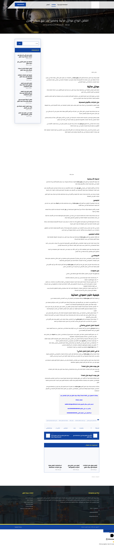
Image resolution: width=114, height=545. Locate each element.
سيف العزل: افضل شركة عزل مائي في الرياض (24, 107)
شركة (57, 203)
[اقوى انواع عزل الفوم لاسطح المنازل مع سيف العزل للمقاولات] (36, 93)
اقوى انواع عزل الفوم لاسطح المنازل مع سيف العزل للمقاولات (25, 93)
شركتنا (77, 400)
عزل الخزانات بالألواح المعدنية (80, 420)
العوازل (83, 295)
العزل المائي (79, 319)
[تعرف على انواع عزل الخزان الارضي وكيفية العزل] (36, 114)
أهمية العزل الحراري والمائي (91, 420)
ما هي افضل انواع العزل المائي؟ (52, 420)
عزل (65, 209)
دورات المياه (91, 347)
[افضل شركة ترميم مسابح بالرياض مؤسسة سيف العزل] (36, 101)
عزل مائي (93, 328)
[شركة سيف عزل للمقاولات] (95, 5)
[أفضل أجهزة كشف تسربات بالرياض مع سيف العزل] (36, 70)
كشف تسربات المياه (28, 502)
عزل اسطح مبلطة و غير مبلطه (26, 508)
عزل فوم (82, 124)
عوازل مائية (71, 420)
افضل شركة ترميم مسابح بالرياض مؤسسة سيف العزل (24, 100)
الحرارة (53, 334)
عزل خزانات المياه (94, 469)
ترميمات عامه (30, 500)
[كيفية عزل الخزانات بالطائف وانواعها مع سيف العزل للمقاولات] (36, 77)
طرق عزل (79, 188)
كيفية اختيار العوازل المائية (63, 420)
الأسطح (84, 341)
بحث (19, 43)
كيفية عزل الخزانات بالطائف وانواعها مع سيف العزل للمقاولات (25, 76)
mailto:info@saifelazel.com (72, 404)
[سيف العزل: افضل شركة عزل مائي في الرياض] (36, 108)
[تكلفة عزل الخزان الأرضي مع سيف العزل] (36, 63)
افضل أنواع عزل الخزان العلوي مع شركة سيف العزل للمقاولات (26, 85)
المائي (81, 325)
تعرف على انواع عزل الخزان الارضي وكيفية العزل (25, 114)
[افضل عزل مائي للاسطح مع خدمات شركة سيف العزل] (36, 57)
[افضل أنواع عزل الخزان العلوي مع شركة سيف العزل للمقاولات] (36, 85)
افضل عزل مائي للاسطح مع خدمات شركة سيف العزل (25, 56)
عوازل (88, 354)
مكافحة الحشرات (29, 506)
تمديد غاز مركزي (29, 504)
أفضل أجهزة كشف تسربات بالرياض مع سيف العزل (25, 69)
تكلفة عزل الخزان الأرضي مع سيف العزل (24, 63)
